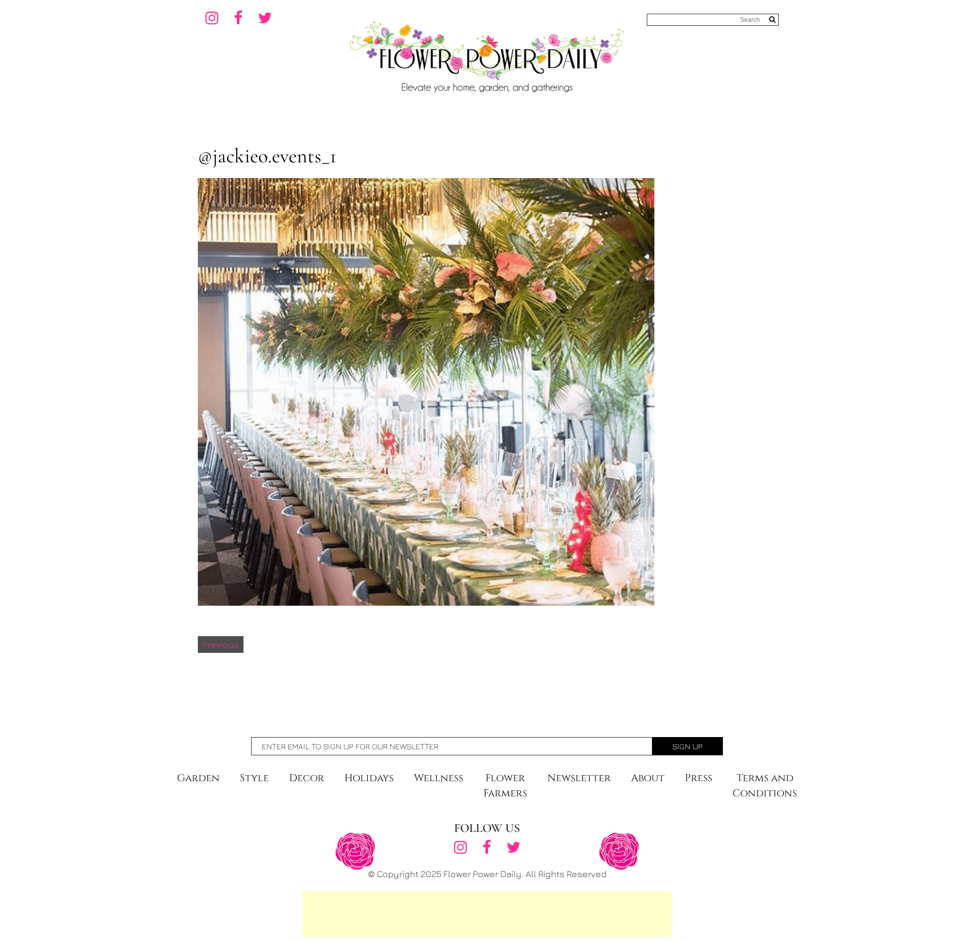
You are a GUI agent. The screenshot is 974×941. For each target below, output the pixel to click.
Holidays (369, 778)
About (648, 778)
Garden (198, 778)
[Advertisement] (487, 914)
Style (254, 778)
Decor (306, 778)
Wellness (438, 778)
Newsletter (579, 778)
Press (698, 778)
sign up (687, 746)
